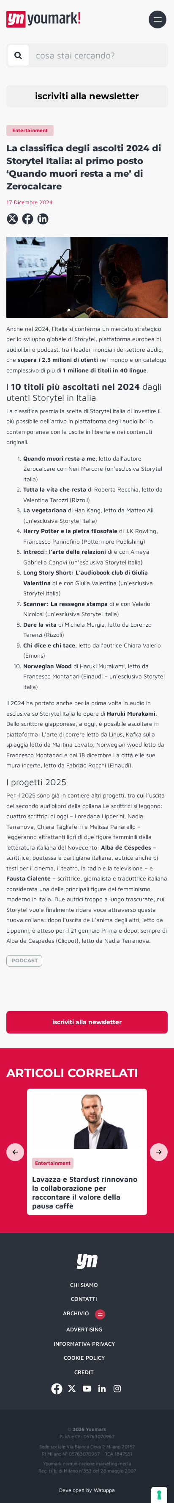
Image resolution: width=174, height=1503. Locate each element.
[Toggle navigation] (157, 19)
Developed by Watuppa (87, 1490)
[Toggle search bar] (18, 55)
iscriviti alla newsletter (87, 96)
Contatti (84, 1298)
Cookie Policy (84, 1357)
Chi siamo (84, 1284)
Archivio (76, 1313)
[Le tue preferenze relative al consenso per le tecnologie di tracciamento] (159, 1495)
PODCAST (24, 960)
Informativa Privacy (84, 1343)
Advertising (84, 1329)
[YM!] (43, 19)
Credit (84, 1372)
